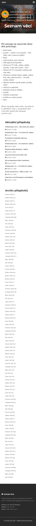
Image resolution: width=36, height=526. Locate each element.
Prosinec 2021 (9, 363)
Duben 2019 (9, 454)
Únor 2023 (8, 321)
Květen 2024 (9, 272)
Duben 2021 (9, 386)
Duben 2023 (9, 315)
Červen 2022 (9, 344)
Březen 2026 (9, 204)
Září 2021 (8, 373)
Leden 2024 (8, 285)
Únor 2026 (8, 207)
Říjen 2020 (8, 406)
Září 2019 (8, 441)
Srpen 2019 (8, 445)
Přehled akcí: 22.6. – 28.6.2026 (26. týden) (19, 127)
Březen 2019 (9, 458)
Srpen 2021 (8, 376)
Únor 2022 (8, 357)
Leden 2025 (8, 250)
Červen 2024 (9, 269)
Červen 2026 (9, 194)
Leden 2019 (8, 464)
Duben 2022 (9, 350)
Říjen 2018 (8, 474)
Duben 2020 (9, 419)
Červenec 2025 (9, 230)
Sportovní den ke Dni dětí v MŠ (16, 155)
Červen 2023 (9, 308)
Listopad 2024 (9, 256)
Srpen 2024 (8, 266)
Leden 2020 (8, 428)
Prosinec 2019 (9, 432)
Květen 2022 (9, 347)
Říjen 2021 (8, 370)
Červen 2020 (9, 412)
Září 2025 (8, 224)
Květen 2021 (9, 383)
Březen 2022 (9, 354)
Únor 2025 (8, 246)
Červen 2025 (9, 233)
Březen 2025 (9, 243)
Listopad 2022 (9, 331)
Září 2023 (8, 298)
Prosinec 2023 (9, 289)
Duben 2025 (9, 240)
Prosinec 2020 (9, 399)
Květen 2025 (9, 237)
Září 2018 (8, 477)
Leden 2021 (8, 396)
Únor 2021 (8, 393)
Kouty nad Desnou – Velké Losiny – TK (18, 172)
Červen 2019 (9, 448)
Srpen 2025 (8, 227)
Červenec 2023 (9, 305)
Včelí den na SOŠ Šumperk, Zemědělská (19, 177)
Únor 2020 (8, 425)
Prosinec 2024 (9, 253)
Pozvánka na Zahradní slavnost (16, 138)
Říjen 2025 (8, 220)
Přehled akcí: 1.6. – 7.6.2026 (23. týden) (18, 166)
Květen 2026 (9, 198)
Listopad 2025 (9, 217)
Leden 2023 (8, 324)
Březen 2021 (9, 389)
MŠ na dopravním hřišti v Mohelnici (17, 160)
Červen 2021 (9, 380)
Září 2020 (8, 409)
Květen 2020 (9, 415)
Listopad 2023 (9, 292)
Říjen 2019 (8, 438)
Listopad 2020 (9, 402)
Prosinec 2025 (9, 214)
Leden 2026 (8, 211)
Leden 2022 (8, 360)
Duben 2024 (9, 276)
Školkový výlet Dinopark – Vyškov (16, 149)
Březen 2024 (9, 279)
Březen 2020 (9, 422)
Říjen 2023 (8, 295)
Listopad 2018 (9, 471)
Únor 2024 (8, 282)
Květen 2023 (9, 311)
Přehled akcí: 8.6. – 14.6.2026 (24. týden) (19, 144)
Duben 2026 (9, 201)
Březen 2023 (9, 318)
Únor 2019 (8, 461)
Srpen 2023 (8, 302)
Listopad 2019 (9, 435)
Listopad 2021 (9, 367)
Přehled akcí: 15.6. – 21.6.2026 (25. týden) (19, 132)
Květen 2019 (9, 451)
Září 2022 (8, 337)
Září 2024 (8, 263)
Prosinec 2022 (9, 328)
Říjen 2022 (8, 334)
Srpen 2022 (8, 341)
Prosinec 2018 (9, 467)
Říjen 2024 (8, 259)
